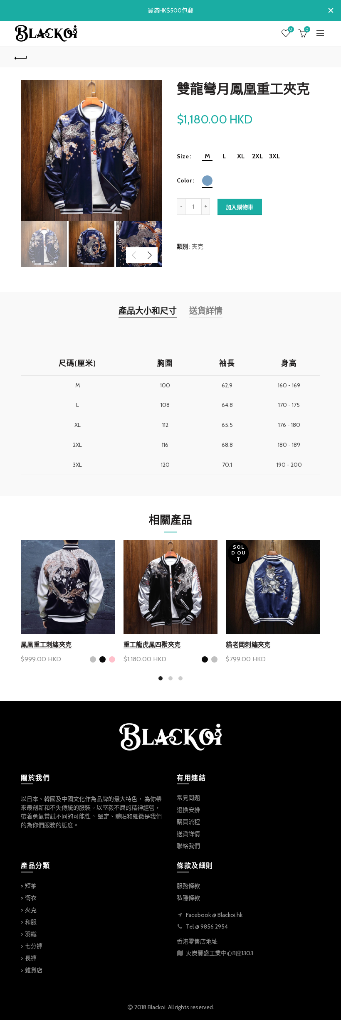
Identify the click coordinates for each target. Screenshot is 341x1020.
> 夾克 (29, 910)
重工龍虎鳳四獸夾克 (152, 644)
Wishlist (290, 29)
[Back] (21, 57)
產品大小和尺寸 (148, 311)
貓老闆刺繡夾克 (248, 644)
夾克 (197, 246)
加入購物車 (240, 207)
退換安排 (188, 809)
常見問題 (188, 797)
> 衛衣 (29, 898)
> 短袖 (29, 885)
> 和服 (29, 922)
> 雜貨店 (31, 970)
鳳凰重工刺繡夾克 (46, 644)
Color (184, 180)
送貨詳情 (205, 311)
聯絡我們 (188, 846)
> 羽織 (29, 934)
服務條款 (188, 885)
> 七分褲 (31, 946)
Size (183, 156)
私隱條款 (188, 898)
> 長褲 (29, 958)
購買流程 (188, 821)
